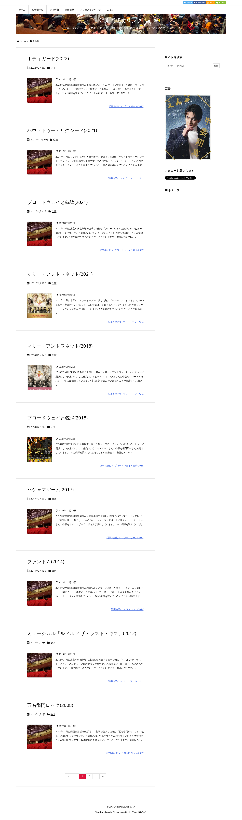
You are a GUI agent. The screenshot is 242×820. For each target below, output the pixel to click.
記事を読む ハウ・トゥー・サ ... (126, 178)
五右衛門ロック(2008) (50, 705)
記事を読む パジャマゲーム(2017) (125, 537)
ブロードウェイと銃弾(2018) (57, 418)
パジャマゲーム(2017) (50, 489)
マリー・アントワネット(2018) (60, 346)
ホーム (23, 41)
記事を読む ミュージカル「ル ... (126, 681)
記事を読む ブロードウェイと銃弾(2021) (122, 250)
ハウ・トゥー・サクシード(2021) (62, 130)
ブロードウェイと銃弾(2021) (57, 202)
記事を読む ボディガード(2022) (126, 106)
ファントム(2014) (45, 561)
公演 (53, 67)
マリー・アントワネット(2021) (60, 274)
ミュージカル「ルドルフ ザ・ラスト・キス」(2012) (81, 633)
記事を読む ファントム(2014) (127, 609)
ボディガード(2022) (48, 58)
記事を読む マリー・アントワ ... (126, 321)
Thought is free (139, 812)
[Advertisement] (189, 245)
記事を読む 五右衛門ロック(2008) (125, 753)
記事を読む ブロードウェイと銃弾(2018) (122, 465)
